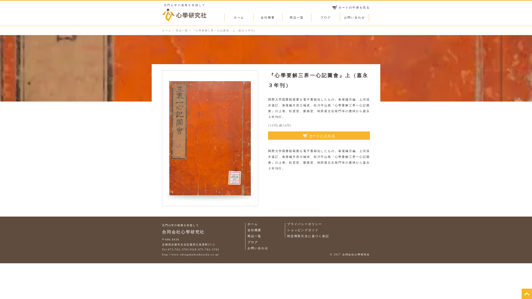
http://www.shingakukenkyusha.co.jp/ (191, 254)
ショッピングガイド (303, 230)
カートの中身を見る (354, 7)
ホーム (239, 17)
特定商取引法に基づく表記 (308, 236)
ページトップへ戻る (527, 294)
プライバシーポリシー (304, 224)
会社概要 (268, 17)
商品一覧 (297, 17)
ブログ (325, 17)
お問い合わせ (354, 17)
